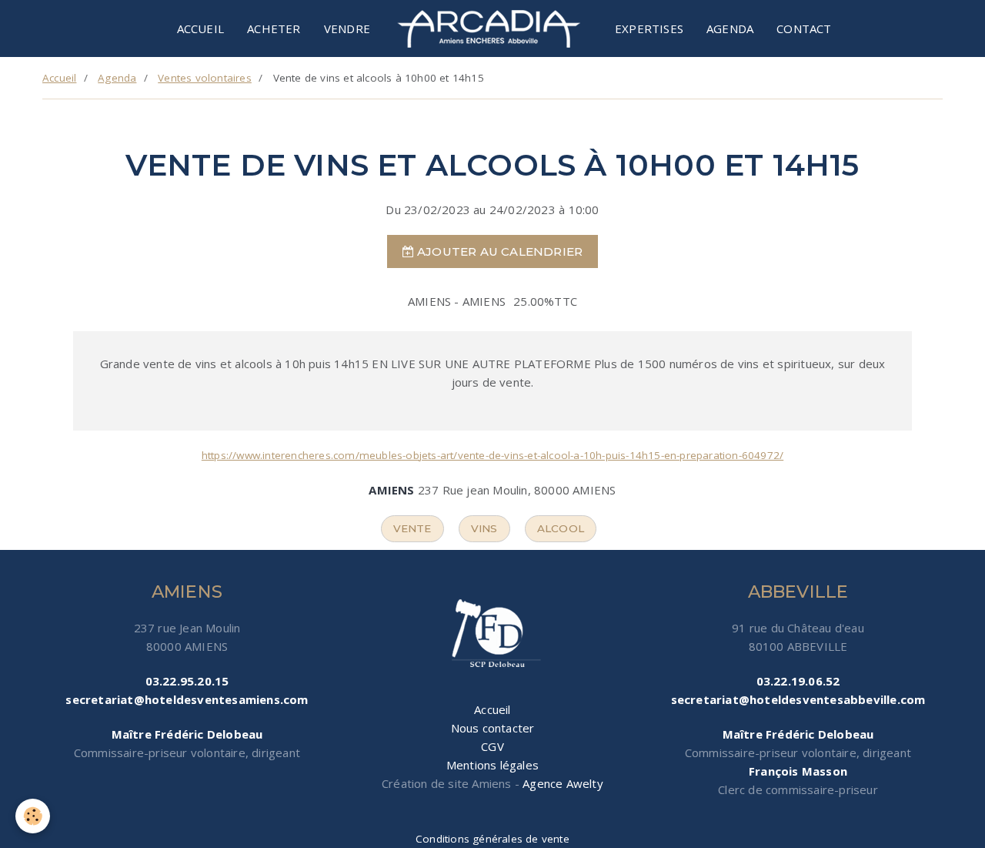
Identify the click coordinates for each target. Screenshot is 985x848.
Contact (803, 28)
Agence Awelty (563, 783)
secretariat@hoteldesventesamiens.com (186, 699)
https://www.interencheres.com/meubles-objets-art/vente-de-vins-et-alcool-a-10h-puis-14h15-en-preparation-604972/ (492, 455)
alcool (560, 528)
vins (484, 528)
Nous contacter (493, 728)
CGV (492, 746)
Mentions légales (492, 765)
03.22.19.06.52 (798, 681)
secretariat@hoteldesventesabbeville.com (798, 699)
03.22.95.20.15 (187, 681)
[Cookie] (32, 816)
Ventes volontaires (205, 78)
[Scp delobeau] (492, 634)
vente (412, 528)
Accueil (200, 28)
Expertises (649, 28)
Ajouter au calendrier (498, 251)
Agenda (729, 28)
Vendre (347, 28)
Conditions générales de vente (492, 839)
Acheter (273, 28)
